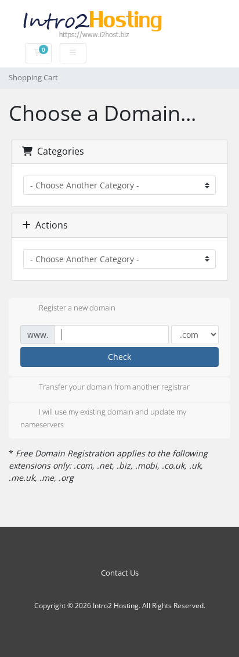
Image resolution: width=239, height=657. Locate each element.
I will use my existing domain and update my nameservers (103, 418)
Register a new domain (77, 307)
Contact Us (120, 573)
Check (119, 356)
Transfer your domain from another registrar (114, 387)
